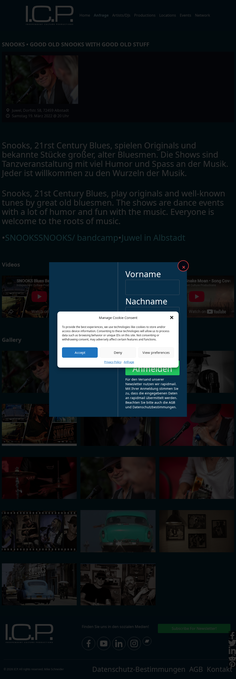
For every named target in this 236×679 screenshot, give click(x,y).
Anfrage (129, 362)
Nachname (146, 301)
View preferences (156, 352)
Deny (118, 352)
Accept (80, 352)
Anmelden (152, 368)
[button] (171, 317)
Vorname (143, 274)
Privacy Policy (112, 362)
